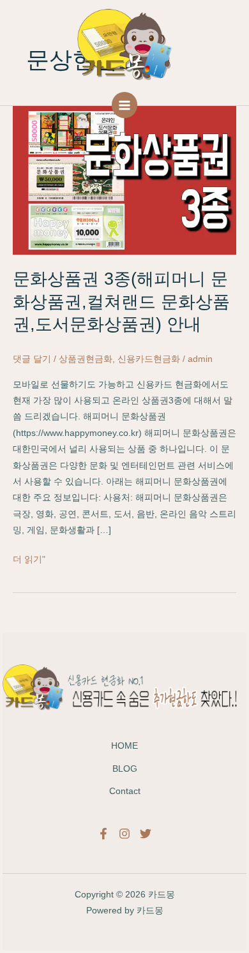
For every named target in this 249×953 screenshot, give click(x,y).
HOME (124, 746)
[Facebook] (103, 833)
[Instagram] (124, 833)
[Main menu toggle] (125, 105)
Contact (124, 791)
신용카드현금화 (148, 359)
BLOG (124, 769)
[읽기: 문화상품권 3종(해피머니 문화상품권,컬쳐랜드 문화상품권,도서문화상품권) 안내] (124, 179)
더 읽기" (29, 559)
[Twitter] (145, 833)
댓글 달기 (32, 359)
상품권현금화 (85, 359)
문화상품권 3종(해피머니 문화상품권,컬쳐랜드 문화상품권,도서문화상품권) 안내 (121, 301)
